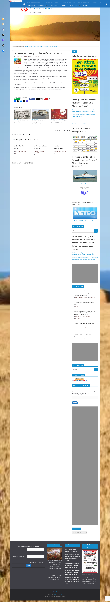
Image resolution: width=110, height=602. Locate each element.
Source (62, 89)
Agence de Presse (69, 554)
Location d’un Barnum (61, 130)
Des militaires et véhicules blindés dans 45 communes (84, 315)
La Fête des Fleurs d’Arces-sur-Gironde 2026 (84, 294)
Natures (63, 5)
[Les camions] (40, 114)
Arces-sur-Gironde (42, 8)
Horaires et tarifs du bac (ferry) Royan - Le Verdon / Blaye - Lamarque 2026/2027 (66, 2)
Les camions (35, 119)
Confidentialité (74, 5)
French (13, 1)
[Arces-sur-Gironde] (55, 16)
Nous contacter (96, 2)
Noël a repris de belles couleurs (58, 119)
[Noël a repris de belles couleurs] (59, 114)
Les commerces (41, 5)
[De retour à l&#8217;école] (22, 114)
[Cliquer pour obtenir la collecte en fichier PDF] (85, 135)
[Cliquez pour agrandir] (85, 59)
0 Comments (32, 56)
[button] (40, 2)
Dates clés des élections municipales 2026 (84, 334)
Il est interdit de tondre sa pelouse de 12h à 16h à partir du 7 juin (40, 46)
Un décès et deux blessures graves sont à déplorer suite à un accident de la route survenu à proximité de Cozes (84, 304)
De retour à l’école (18, 119)
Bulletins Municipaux (33, 2)
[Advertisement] (84, 273)
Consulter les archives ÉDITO (79, 124)
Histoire (85, 5)
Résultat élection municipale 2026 (82, 325)
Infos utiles (53, 5)
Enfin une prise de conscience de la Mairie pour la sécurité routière (72, 565)
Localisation (31, 5)
